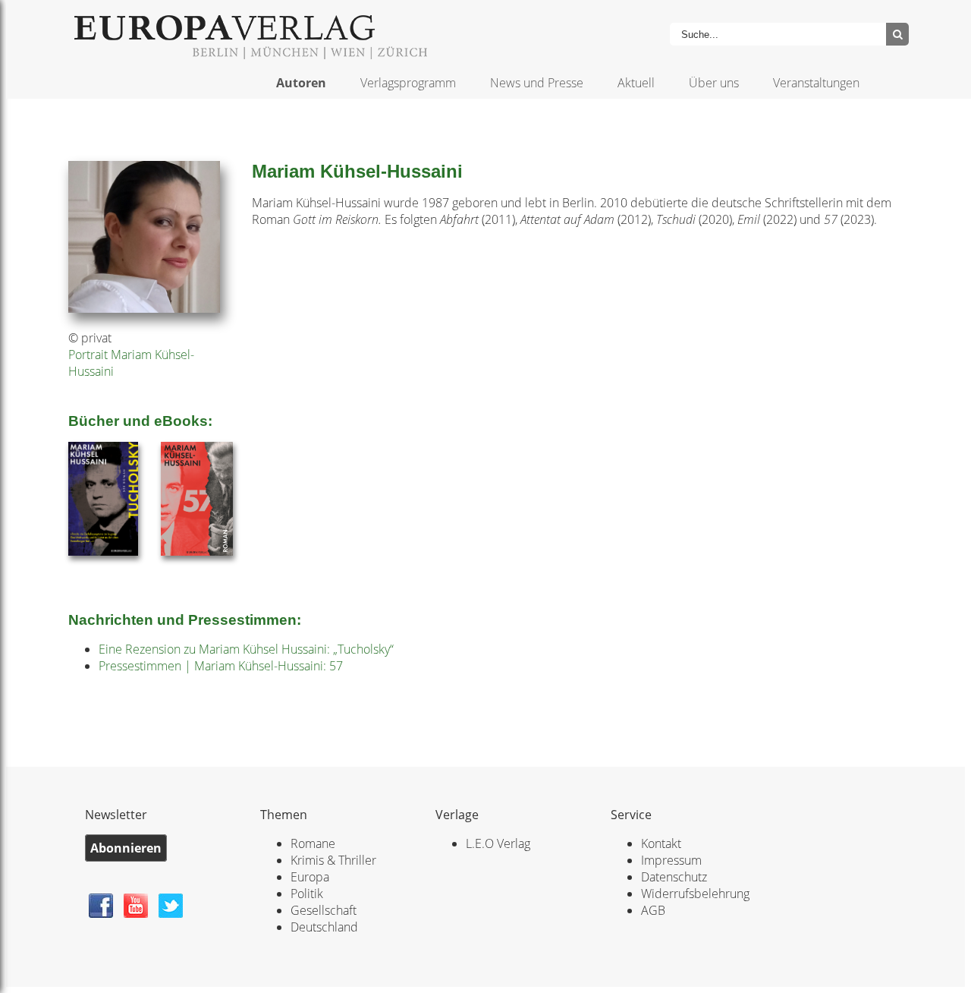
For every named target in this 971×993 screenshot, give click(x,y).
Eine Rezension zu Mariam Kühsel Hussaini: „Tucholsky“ (246, 649)
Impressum (671, 860)
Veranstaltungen (816, 82)
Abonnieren (126, 848)
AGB (653, 910)
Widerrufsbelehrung (695, 893)
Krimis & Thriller (333, 860)
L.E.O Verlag (498, 843)
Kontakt (661, 843)
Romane (313, 843)
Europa (310, 876)
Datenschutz (674, 876)
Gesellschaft (324, 910)
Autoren (301, 82)
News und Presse (536, 82)
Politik (307, 893)
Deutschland (324, 927)
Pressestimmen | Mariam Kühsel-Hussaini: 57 (221, 665)
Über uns (714, 82)
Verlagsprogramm (408, 82)
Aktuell (636, 82)
